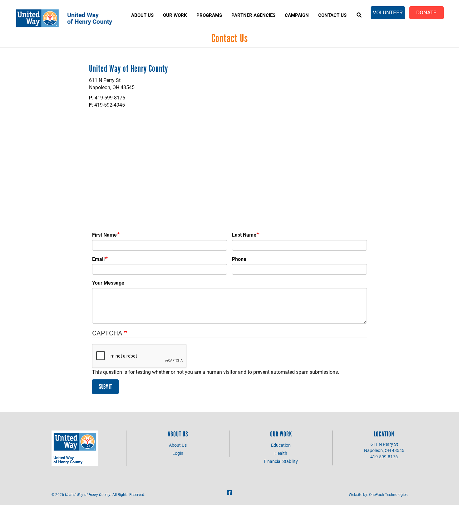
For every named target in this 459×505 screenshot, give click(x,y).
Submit (105, 386)
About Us (142, 15)
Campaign (297, 15)
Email (98, 259)
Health (280, 453)
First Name (104, 234)
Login (177, 453)
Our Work (175, 15)
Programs (209, 15)
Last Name (244, 234)
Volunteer (387, 12)
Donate (426, 12)
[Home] (67, 18)
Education (281, 445)
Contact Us (332, 15)
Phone (239, 259)
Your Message (108, 282)
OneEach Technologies (388, 494)
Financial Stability (281, 461)
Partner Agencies (253, 15)
